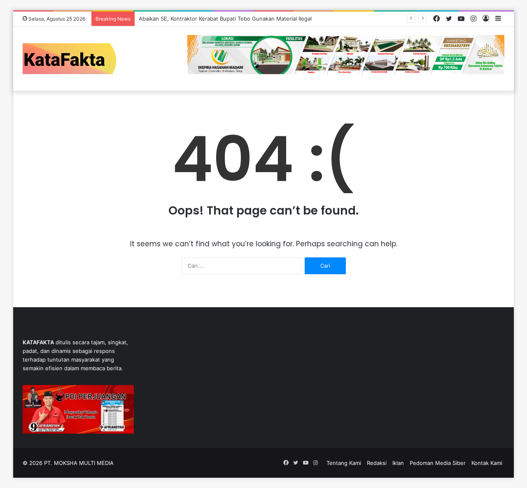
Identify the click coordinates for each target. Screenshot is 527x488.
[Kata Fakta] (74, 58)
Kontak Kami (486, 463)
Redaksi (377, 463)
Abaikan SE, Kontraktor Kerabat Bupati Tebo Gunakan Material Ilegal (225, 18)
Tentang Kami (343, 463)
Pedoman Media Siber (438, 463)
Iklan (398, 463)
